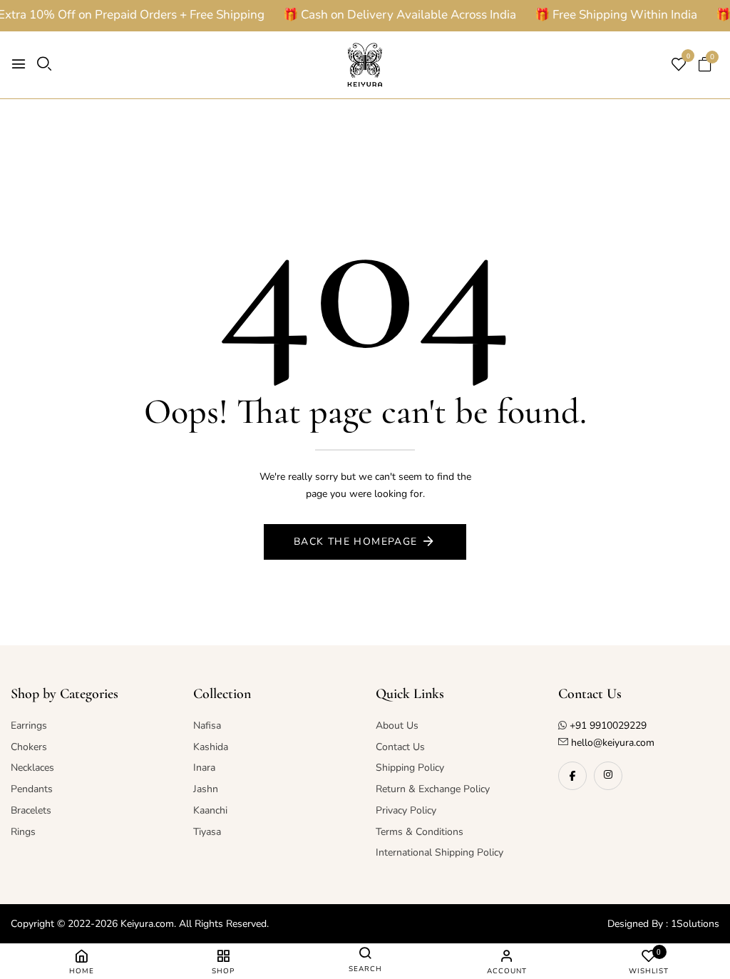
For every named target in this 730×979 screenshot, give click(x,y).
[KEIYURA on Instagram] (608, 776)
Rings (23, 832)
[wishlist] (679, 66)
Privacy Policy (406, 810)
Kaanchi (210, 810)
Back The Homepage (356, 541)
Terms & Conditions (419, 832)
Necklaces (32, 767)
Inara (204, 767)
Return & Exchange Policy (433, 789)
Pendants (32, 789)
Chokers (29, 747)
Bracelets (31, 810)
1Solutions (695, 924)
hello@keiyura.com (611, 742)
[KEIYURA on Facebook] (572, 776)
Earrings (29, 725)
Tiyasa (207, 832)
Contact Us (400, 747)
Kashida (210, 747)
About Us (397, 725)
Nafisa (207, 725)
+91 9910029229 (608, 725)
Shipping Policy (410, 767)
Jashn (205, 789)
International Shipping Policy (439, 852)
